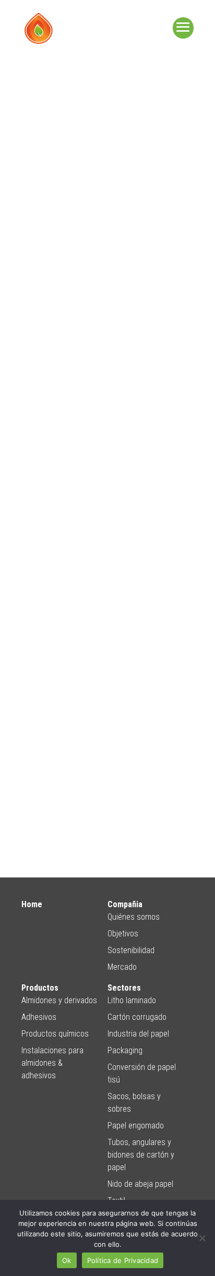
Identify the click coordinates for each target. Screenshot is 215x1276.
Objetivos (123, 933)
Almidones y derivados (59, 1000)
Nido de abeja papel (140, 1184)
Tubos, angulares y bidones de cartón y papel (141, 1154)
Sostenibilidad (131, 950)
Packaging (125, 1050)
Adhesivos (38, 1017)
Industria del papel (138, 1034)
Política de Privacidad (123, 1260)
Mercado (122, 967)
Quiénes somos (134, 917)
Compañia (125, 904)
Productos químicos (55, 1034)
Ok (66, 1260)
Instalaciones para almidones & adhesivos (52, 1062)
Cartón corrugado (137, 1017)
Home (31, 904)
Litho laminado (132, 1000)
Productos (39, 988)
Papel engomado (136, 1125)
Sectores (124, 988)
